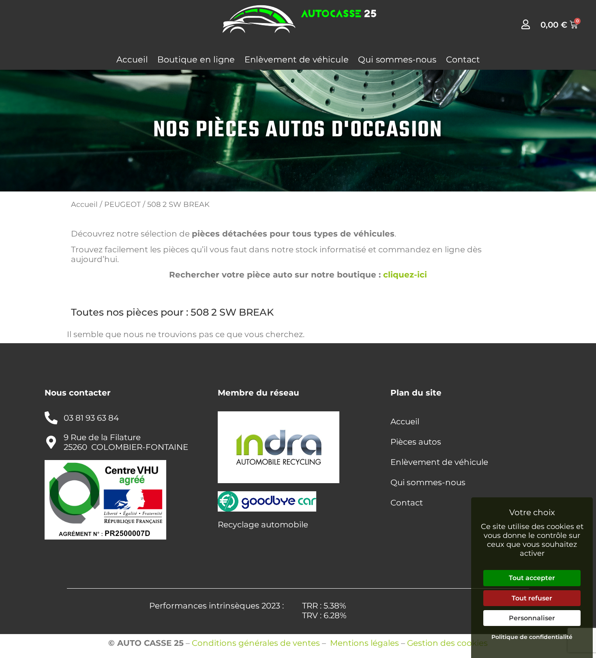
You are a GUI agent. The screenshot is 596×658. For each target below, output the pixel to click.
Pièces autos (415, 442)
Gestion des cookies (447, 643)
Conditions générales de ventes (256, 643)
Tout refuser (532, 598)
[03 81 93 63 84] (51, 417)
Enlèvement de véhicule (296, 59)
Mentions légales (364, 643)
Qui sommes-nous (397, 59)
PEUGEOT (122, 204)
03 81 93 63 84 (91, 418)
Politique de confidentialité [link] (531, 637)
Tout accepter (532, 578)
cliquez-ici (405, 275)
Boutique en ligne (196, 59)
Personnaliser (532, 618)
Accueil (132, 59)
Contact (463, 59)
